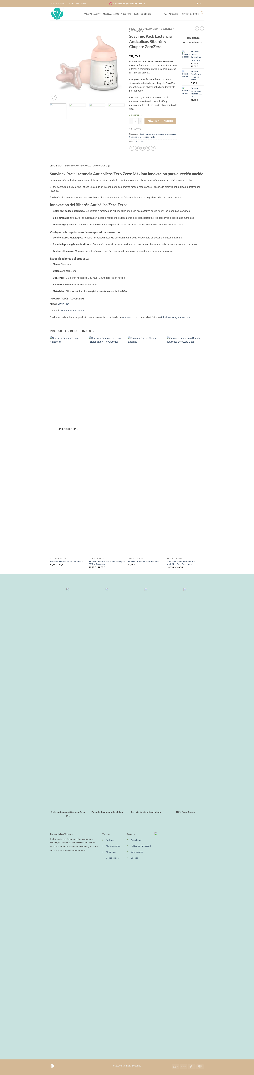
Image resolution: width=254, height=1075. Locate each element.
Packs (152, 137)
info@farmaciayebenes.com (175, 317)
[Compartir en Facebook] (131, 148)
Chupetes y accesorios (139, 137)
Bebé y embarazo (148, 29)
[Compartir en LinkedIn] (153, 148)
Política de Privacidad (141, 846)
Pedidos (109, 840)
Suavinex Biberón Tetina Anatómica (66, 561)
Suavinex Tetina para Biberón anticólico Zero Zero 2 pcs (181, 563)
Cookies (134, 858)
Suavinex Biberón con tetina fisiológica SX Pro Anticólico (107, 563)
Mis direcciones (113, 846)
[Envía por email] (142, 148)
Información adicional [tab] (78, 166)
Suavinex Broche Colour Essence (143, 561)
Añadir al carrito (160, 121)
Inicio (132, 29)
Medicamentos (111, 14)
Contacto (146, 14)
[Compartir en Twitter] (137, 148)
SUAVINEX (63, 304)
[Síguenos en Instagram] (197, 4)
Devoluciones (137, 852)
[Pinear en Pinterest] (147, 148)
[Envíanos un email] (200, 4)
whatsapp (127, 317)
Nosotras (126, 14)
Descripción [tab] (56, 166)
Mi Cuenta (111, 852)
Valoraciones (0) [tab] (102, 166)
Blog (136, 14)
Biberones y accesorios (166, 134)
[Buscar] (165, 14)
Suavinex (140, 141)
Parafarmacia (91, 14)
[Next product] (197, 28)
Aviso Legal (136, 840)
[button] (173, 14)
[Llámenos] (203, 4)
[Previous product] (202, 28)
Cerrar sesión (112, 858)
